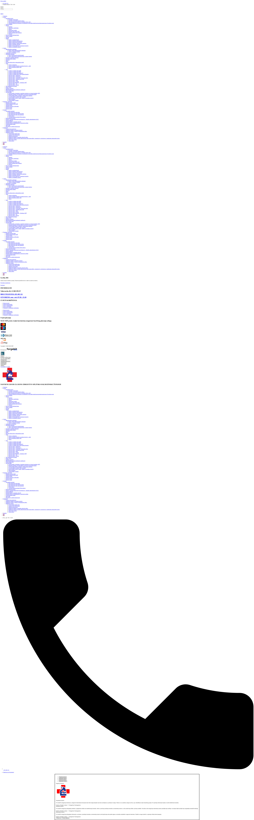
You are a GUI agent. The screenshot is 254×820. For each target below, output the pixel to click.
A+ (3, 358)
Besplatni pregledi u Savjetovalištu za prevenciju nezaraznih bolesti (22, 94)
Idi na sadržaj (3, 1)
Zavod (4, 17)
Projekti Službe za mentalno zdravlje (13, 121)
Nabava (10, 29)
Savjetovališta (9, 92)
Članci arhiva (11, 140)
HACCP (7, 60)
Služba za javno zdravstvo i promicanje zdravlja (18, 45)
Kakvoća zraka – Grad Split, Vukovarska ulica (18, 77)
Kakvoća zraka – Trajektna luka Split (16, 79)
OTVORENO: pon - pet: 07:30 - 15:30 (13, 297)
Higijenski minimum (10, 54)
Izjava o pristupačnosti (8, 305)
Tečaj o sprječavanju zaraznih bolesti (16, 55)
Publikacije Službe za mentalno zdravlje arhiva (18, 137)
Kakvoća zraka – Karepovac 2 (14, 76)
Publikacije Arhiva (10, 132)
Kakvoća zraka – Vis (12, 83)
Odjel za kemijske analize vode (14, 67)
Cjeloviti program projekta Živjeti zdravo (17, 117)
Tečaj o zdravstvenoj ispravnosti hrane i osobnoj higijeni (20, 56)
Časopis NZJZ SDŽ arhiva (14, 134)
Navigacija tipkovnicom (5, 361)
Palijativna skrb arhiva (13, 136)
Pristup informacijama (7, 304)
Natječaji (10, 26)
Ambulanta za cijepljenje (11, 52)
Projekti (4, 110)
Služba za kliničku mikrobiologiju (15, 41)
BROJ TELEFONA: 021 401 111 (12, 294)
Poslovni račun (6, 303)
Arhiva (9, 68)
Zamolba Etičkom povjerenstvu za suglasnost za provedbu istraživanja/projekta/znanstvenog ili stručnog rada (31, 23)
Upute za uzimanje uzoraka (14, 51)
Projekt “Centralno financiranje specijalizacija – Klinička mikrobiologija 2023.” (22, 119)
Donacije (10, 33)
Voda (7, 63)
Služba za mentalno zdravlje (14, 44)
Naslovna (5, 16)
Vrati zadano (7, 358)
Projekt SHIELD (9, 120)
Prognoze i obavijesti (7, 101)
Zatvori (2, 356)
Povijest (7, 37)
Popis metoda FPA (10, 90)
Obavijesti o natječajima (13, 28)
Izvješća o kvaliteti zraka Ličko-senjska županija (18, 74)
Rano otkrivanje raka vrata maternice (16, 114)
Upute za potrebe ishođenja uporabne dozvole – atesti (19, 66)
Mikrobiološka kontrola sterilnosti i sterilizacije (15, 89)
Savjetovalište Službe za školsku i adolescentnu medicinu (20, 95)
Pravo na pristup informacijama (12, 35)
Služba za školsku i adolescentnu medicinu (17, 43)
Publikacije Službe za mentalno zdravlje (14, 130)
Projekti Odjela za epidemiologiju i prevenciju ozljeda (17, 123)
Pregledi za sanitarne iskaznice (12, 57)
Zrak (7, 69)
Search (2, 6)
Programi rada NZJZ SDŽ (13, 31)
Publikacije (5, 127)
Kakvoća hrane (9, 107)
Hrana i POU (8, 87)
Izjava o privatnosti (7, 306)
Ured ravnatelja (9, 24)
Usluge (4, 48)
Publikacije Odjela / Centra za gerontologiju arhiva (16, 131)
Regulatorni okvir (9, 18)
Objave (7, 25)
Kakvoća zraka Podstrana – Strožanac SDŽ (17, 82)
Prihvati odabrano (65, 818)
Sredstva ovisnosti (9, 88)
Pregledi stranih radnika (11, 58)
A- (1, 358)
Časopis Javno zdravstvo (11, 129)
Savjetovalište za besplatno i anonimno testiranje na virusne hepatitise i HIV (24, 93)
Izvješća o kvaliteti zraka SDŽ (14, 70)
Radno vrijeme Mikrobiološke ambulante (17, 50)
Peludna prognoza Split (11, 102)
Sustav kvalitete (9, 36)
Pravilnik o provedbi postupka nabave (16, 20)
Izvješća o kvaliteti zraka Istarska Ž (15, 73)
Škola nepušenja (11, 99)
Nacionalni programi (10, 111)
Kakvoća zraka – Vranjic (13, 81)
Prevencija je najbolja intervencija (13, 126)
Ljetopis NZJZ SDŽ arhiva (14, 133)
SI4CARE (8, 125)
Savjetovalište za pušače (13, 100)
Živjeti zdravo (11, 115)
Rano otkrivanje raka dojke (14, 112)
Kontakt (5, 142)
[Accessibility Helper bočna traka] (3, 353)
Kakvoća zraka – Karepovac (14, 75)
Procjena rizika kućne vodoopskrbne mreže (15, 62)
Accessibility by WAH (5, 366)
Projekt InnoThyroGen (10, 118)
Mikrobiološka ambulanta (11, 49)
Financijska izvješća (12, 30)
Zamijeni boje (3, 362)
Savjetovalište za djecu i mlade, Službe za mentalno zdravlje (20, 98)
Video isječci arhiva (12, 139)
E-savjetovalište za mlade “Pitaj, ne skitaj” (17, 96)
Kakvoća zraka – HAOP (13, 85)
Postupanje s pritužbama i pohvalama (11, 307)
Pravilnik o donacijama (13, 19)
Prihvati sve (58, 818)
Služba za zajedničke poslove (14, 47)
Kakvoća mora (9, 108)
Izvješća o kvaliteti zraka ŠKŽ (14, 71)
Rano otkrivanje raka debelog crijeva (16, 113)
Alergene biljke (9, 105)
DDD (7, 61)
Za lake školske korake (10, 124)
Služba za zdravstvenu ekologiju (15, 42)
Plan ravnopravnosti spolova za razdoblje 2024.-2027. (19, 22)
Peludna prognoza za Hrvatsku (12, 106)
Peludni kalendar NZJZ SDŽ (12, 104)
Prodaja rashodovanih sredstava (15, 32)
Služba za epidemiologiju (13, 39)
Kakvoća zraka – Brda (13, 80)
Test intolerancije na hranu (11, 86)
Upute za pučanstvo (12, 64)
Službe (7, 38)
